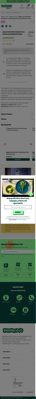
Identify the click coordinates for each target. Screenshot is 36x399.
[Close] (33, 178)
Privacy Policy (12, 219)
